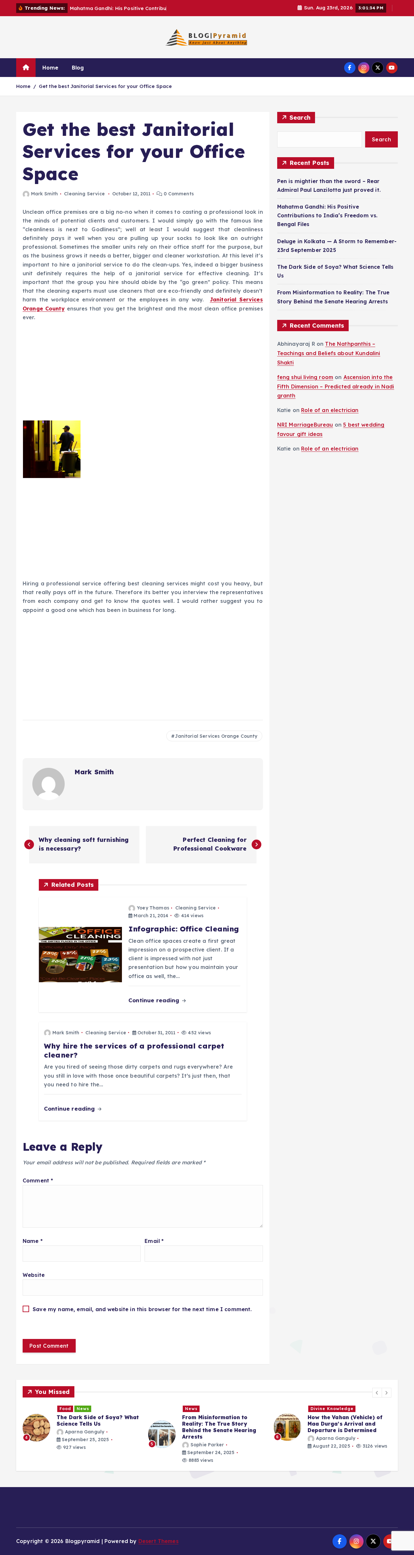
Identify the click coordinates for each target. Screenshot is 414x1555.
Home (50, 67)
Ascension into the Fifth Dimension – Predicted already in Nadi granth (335, 386)
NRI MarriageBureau (305, 424)
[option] (81, 1434)
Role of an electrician (330, 410)
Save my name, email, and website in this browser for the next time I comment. (142, 1309)
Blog (78, 67)
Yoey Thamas (153, 908)
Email (154, 1241)
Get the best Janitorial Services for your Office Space (105, 86)
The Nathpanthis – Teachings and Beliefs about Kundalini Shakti (328, 353)
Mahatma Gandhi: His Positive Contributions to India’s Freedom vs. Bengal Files (327, 215)
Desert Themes (158, 1541)
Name (33, 1241)
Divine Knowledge (206, 1408)
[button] (377, 1392)
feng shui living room (305, 377)
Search (300, 117)
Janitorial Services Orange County (216, 736)
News (66, 1408)
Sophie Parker (81, 1445)
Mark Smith (44, 194)
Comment (38, 1180)
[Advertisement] (143, 372)
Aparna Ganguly (210, 1438)
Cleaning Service (84, 194)
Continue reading (154, 1000)
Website (34, 1275)
